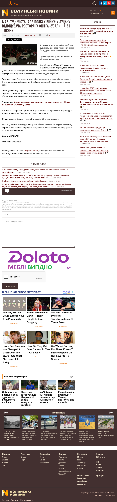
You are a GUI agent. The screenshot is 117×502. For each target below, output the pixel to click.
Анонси (99, 453)
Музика (80, 457)
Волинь (5, 459)
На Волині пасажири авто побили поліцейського (24, 180)
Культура (82, 453)
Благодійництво (64, 471)
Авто (98, 464)
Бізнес (42, 459)
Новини (97, 22)
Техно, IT (61, 474)
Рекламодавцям (26, 500)
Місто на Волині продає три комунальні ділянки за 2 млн (93, 128)
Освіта (61, 459)
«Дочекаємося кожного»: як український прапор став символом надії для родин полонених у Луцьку (96, 116)
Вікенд (61, 465)
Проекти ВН (83, 475)
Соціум (62, 453)
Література (81, 462)
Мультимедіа (58, 412)
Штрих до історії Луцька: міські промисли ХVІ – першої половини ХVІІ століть (11, 435)
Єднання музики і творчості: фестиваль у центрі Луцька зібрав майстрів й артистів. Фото (68, 435)
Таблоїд (100, 470)
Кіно (79, 459)
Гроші (42, 457)
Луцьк (4, 457)
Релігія (61, 468)
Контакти (14, 500)
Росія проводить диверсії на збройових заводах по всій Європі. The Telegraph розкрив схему (96, 42)
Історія (80, 468)
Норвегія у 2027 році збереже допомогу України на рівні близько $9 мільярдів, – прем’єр (95, 90)
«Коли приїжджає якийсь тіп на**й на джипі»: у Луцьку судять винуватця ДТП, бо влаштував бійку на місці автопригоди (35, 176)
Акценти (81, 483)
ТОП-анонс (100, 457)
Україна (5, 462)
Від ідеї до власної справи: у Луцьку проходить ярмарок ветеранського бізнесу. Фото (29, 435)
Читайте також (38, 164)
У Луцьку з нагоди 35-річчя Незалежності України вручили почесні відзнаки (94, 68)
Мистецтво (81, 465)
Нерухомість (45, 462)
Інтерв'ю (81, 478)
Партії (23, 459)
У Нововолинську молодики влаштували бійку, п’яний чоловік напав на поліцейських (35, 170)
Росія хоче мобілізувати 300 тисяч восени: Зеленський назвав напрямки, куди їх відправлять (95, 139)
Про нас (5, 500)
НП (97, 461)
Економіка (45, 453)
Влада (23, 457)
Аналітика (82, 481)
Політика (25, 453)
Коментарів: (29, 35)
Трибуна (100, 475)
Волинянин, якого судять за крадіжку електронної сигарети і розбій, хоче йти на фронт (94, 150)
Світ (4, 465)
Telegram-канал (30, 150)
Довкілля (62, 462)
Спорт (99, 467)
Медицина (62, 457)
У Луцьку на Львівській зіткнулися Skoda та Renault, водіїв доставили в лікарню (96, 79)
